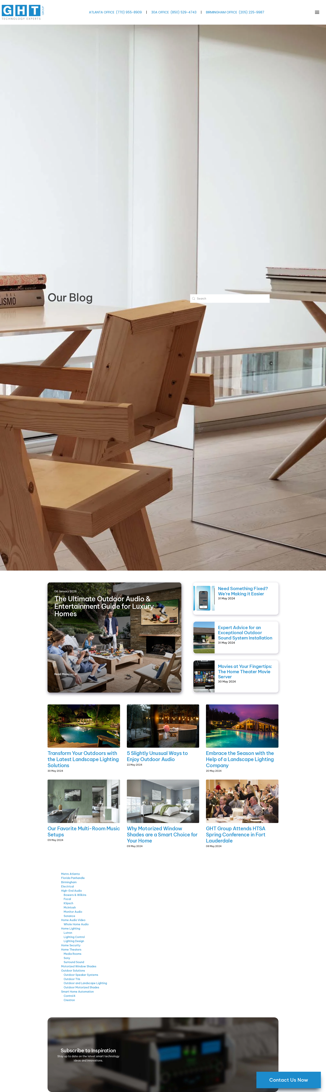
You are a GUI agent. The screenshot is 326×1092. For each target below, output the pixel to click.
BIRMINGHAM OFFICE (221, 12)
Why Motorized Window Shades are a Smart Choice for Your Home (162, 834)
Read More (61, 674)
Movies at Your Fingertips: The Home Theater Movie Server (245, 671)
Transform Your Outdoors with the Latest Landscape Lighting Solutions (83, 759)
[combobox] (230, 298)
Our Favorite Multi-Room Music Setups (84, 831)
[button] (317, 12)
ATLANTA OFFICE (101, 12)
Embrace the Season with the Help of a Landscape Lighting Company (240, 759)
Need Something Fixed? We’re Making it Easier (243, 591)
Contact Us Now (289, 1080)
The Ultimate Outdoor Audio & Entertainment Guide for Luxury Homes (104, 606)
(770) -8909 (129, 12)
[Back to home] (23, 12)
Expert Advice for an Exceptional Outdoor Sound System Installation (245, 633)
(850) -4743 (183, 12)
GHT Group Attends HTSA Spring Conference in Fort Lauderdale (235, 834)
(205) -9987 (251, 12)
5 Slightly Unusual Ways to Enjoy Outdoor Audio (157, 756)
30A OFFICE (160, 12)
